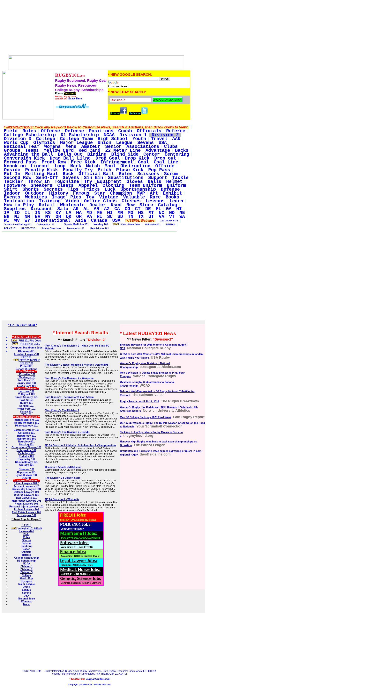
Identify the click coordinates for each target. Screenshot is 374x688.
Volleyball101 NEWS (29, 528)
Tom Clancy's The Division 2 (62, 410)
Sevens (26, 592)
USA (26, 595)
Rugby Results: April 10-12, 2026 (139, 401)
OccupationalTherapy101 (18, 224)
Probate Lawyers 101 (26, 509)
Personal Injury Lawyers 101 (26, 506)
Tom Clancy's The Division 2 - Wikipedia (69, 378)
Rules (26, 537)
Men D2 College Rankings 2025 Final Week (145, 417)
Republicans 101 (99, 228)
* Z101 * (26, 525)
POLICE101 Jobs (29, 344)
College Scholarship (26, 557)
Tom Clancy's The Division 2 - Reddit (67, 432)
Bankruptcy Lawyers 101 (26, 489)
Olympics (26, 581)
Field (26, 534)
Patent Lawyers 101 (26, 503)
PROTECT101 (29, 228)
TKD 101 (26, 414)
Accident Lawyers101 (26, 354)
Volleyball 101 (26, 394)
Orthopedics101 (45, 224)
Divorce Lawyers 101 (26, 494)
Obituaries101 (153, 224)
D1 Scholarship (26, 560)
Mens (26, 604)
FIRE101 (170, 224)
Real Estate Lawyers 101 (26, 512)
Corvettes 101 (26, 374)
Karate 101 (26, 411)
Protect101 (26, 366)
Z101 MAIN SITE (169, 220)
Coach (26, 549)
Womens (26, 601)
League (26, 589)
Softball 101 (26, 405)
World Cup (26, 578)
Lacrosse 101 (26, 391)
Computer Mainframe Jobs (26, 347)
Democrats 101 (75, 228)
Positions (26, 546)
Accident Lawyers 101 (26, 486)
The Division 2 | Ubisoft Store (62, 477)
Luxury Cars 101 (26, 383)
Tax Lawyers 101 (26, 515)
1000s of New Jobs (129, 224)
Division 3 (26, 572)
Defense (26, 543)
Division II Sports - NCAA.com (63, 467)
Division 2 (26, 569)
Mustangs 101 (26, 377)
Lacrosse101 (26, 531)
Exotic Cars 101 (26, 385)
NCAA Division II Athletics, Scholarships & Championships (80, 445)
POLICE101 (10, 228)
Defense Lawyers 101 (26, 492)
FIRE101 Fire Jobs (29, 340)
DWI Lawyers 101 (26, 497)
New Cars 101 (26, 380)
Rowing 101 (26, 399)
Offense (26, 540)
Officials (26, 551)
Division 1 (26, 566)
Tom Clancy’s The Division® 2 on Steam (69, 397)
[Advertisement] (96, 29)
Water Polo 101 (26, 408)
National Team (26, 598)
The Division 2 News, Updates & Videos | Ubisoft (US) (77, 364)
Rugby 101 (26, 402)
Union (26, 586)
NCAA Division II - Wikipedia (62, 499)
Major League (26, 584)
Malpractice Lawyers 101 (26, 500)
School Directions (51, 228)
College (26, 575)
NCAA (26, 563)
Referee (26, 554)
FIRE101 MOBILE (29, 360)
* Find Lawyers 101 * (26, 483)
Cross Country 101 (26, 397)
